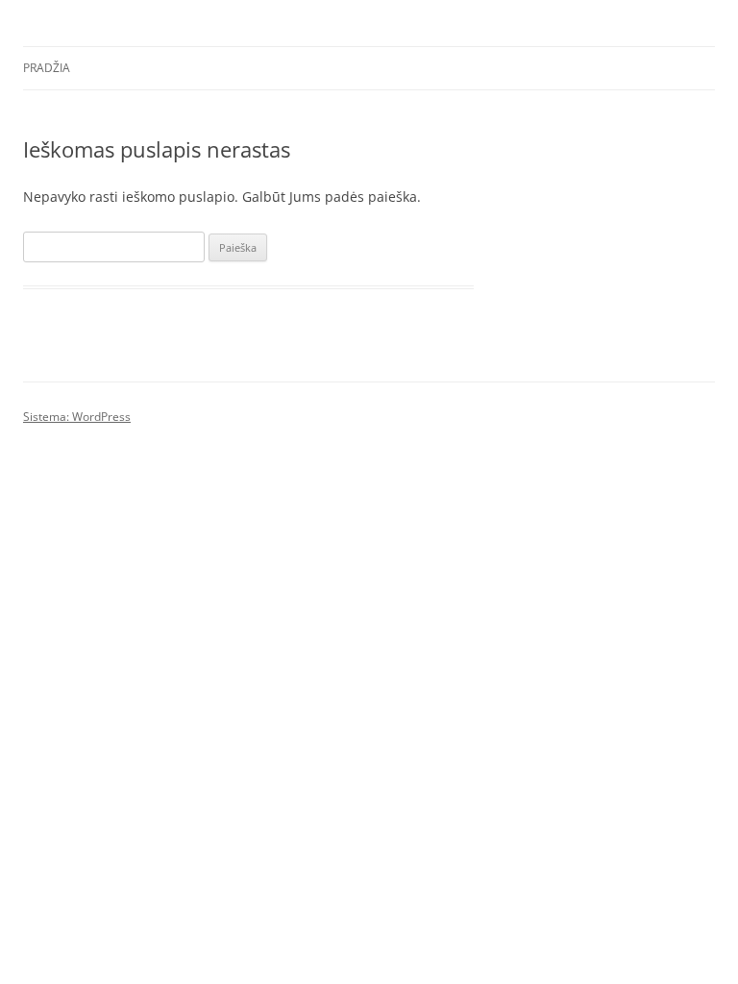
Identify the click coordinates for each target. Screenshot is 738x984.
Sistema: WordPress (77, 416)
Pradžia (46, 68)
